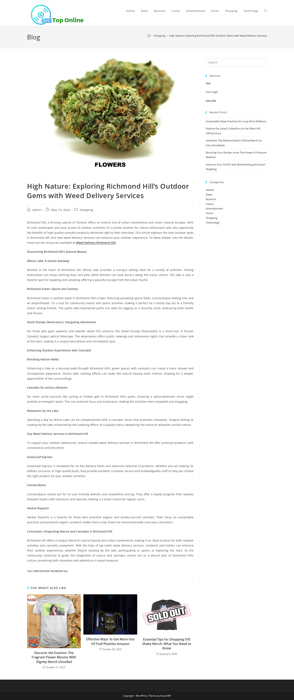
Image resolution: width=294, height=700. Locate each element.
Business (211, 199)
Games (210, 190)
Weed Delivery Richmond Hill (51, 571)
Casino (210, 204)
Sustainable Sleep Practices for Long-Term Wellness (236, 121)
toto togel (212, 92)
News (209, 194)
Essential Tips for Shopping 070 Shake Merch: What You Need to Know (166, 644)
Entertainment (214, 208)
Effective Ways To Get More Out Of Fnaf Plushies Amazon (110, 641)
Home (209, 213)
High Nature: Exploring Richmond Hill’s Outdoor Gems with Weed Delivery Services (218, 35)
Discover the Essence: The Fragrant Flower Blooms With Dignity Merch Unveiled (54, 657)
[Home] (149, 35)
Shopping (86, 210)
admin (37, 210)
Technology (213, 222)
